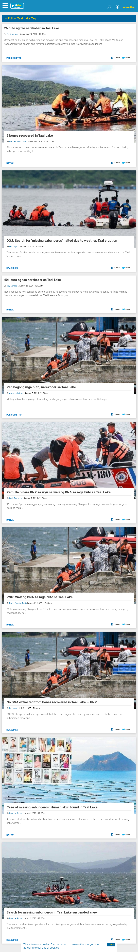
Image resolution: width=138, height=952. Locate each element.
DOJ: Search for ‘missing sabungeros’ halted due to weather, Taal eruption (62, 241)
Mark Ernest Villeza (17, 141)
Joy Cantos (12, 286)
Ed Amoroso (12, 34)
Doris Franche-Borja (18, 603)
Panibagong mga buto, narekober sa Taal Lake (42, 387)
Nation (10, 163)
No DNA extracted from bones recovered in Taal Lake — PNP (52, 702)
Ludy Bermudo (15, 498)
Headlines (12, 268)
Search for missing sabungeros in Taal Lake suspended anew (52, 912)
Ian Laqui (13, 246)
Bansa (10, 309)
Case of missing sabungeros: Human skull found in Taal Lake (52, 807)
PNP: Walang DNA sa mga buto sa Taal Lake (40, 597)
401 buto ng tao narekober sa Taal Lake (32, 280)
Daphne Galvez (16, 813)
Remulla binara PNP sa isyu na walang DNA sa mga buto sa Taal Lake (59, 492)
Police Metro (14, 58)
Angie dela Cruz (16, 393)
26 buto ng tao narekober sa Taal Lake (31, 28)
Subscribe (128, 7)
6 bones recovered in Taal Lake (30, 135)
